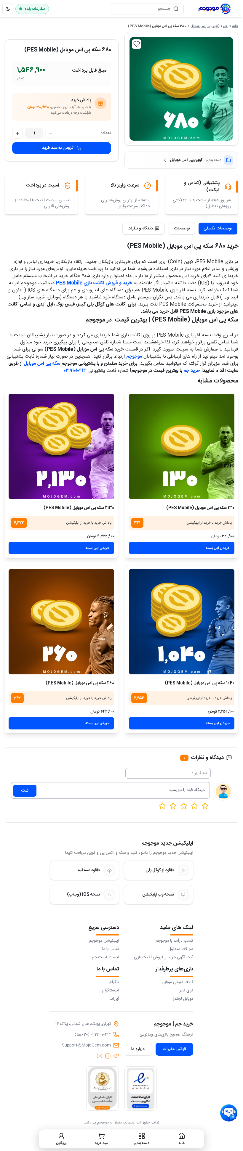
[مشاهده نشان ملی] (102, 1088)
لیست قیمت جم (105, 957)
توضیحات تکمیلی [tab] (218, 228)
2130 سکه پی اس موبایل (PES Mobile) (79, 508)
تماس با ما (110, 949)
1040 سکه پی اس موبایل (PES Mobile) (199, 683)
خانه (235, 26)
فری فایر (186, 991)
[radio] (162, 806)
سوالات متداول (180, 949)
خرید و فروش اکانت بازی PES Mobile (94, 283)
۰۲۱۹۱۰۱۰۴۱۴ (75, 371)
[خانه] (214, 9)
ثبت (24, 790)
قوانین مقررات (174, 1049)
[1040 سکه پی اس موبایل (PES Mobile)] (181, 621)
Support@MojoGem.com (86, 1045)
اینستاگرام (110, 991)
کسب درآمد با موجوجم (174, 941)
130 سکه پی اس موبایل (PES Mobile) (200, 508)
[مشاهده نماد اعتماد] (140, 1088)
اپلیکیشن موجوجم (104, 941)
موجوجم (134, 357)
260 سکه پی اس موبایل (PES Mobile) (80, 683)
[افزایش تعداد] (17, 133)
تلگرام (114, 982)
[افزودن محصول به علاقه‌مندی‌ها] (136, 44)
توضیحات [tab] (182, 228)
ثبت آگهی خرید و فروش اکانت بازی (163, 957)
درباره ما (138, 1049)
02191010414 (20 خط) (93, 1035)
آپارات (114, 999)
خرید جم (191, 371)
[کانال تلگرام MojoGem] (116, 1056)
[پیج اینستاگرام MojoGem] (108, 1056)
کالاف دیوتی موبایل (177, 982)
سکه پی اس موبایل (42, 364)
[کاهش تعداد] (50, 133)
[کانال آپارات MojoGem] (100, 1056)
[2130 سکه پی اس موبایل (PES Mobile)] (61, 446)
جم (225, 26)
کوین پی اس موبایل (205, 26)
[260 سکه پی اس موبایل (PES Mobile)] (61, 621)
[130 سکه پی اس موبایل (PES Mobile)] (181, 446)
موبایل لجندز (183, 999)
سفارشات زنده (35, 9)
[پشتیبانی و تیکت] (228, 1113)
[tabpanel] (121, 308)
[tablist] (203, 228)
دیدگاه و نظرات (140, 228)
